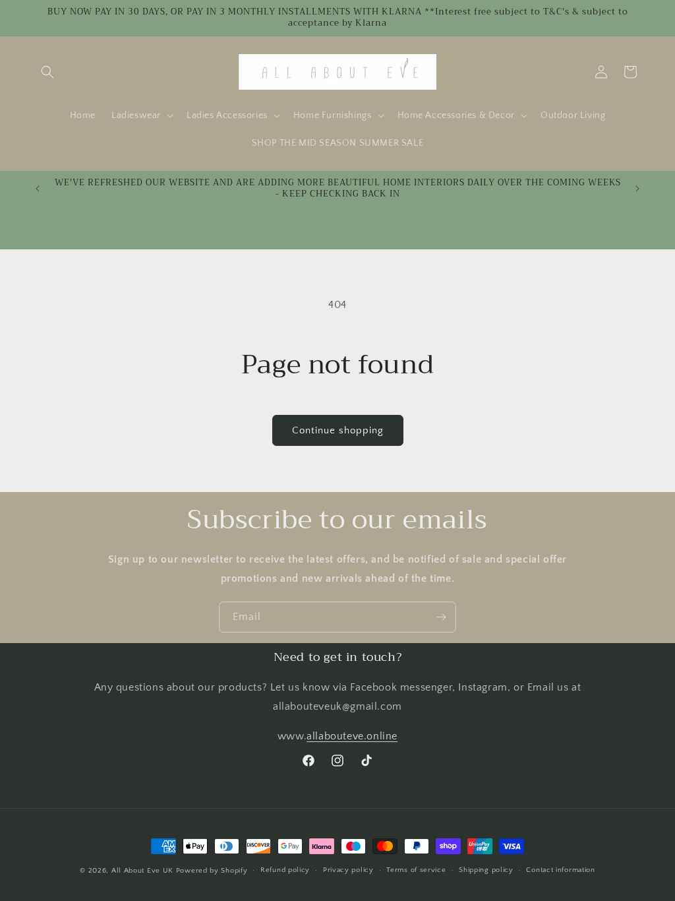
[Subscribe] (440, 617)
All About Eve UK (142, 871)
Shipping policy (486, 870)
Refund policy (285, 870)
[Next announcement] (637, 188)
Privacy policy (348, 870)
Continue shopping (338, 430)
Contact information (560, 870)
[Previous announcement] (37, 188)
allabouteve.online (352, 736)
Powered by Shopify (212, 871)
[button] (47, 71)
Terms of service (416, 870)
